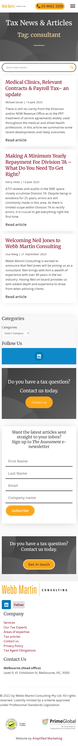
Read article (16, 140)
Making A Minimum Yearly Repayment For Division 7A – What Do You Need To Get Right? (38, 165)
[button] (73, 6)
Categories (9, 327)
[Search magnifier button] (71, 67)
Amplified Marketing (47, 738)
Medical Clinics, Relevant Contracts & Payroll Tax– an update (37, 88)
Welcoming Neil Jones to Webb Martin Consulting (33, 243)
